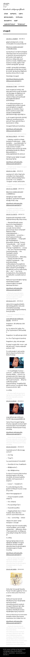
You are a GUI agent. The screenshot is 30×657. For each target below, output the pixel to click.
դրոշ (14, 629)
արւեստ (21, 638)
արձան (21, 631)
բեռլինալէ (11, 208)
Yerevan (9, 640)
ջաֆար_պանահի (13, 210)
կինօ (21, 208)
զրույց (10, 558)
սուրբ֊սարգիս (18, 561)
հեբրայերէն (22, 184)
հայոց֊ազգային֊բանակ (15, 439)
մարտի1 (9, 442)
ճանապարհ (17, 442)
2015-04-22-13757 (11, 301)
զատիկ (9, 563)
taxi (15, 644)
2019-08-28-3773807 (11, 86)
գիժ (25, 439)
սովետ (21, 295)
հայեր (20, 565)
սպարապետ (11, 441)
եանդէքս (11, 84)
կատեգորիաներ (9, 24)
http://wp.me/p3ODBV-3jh (18, 419)
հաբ (23, 395)
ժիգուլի (15, 633)
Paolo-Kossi (15, 640)
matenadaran (10, 644)
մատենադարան (12, 631)
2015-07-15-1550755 (11, 214)
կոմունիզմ (14, 295)
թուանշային (8, 17)
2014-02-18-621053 (11, 447)
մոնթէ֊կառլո (12, 167)
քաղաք (9, 168)
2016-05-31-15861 (11, 171)
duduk (14, 642)
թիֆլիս (15, 559)
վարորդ (9, 561)
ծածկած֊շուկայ (19, 637)
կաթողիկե (21, 628)
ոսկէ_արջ (15, 212)
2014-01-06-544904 (11, 569)
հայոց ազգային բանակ (15, 397)
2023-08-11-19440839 (12, 39)
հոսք (6, 13)
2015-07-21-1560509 (11, 188)
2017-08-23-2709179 (11, 136)
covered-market (23, 640)
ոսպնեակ (19, 17)
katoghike (9, 642)
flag (18, 642)
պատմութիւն (18, 293)
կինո (17, 208)
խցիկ (21, 13)
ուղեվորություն (12, 565)
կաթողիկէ (10, 638)
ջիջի (19, 167)
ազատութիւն (11, 296)
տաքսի (17, 84)
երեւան (16, 134)
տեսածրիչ (8, 20)
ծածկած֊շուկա (12, 628)
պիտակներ (21, 24)
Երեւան (10, 626)
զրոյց (14, 168)
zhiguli (18, 644)
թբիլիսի (9, 559)
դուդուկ (9, 629)
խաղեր (10, 314)
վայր (16, 20)
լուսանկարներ (16, 395)
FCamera (10, 393)
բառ (16, 184)
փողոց (15, 298)
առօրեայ (23, 134)
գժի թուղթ (17, 393)
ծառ (8, 635)
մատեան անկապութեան (13, 9)
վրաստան (21, 558)
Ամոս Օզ (11, 184)
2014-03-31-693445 (11, 401)
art (25, 644)
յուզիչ (9, 212)
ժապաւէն (13, 13)
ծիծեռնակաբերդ (16, 635)
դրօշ (23, 393)
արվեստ (10, 637)
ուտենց (9, 444)
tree (22, 644)
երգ (14, 563)
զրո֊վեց (21, 633)
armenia (22, 642)
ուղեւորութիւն (21, 563)
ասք (24, 442)
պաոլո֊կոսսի (18, 626)
